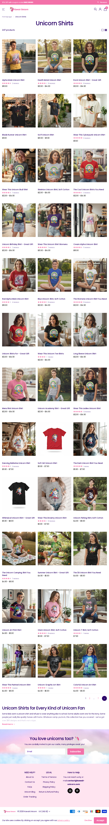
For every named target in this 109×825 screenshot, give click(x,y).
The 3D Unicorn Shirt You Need (87, 572)
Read (7, 724)
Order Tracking (29, 796)
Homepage (7, 16)
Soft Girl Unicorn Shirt (47, 463)
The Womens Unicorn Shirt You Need (90, 299)
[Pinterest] (77, 790)
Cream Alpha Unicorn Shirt (85, 244)
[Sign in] (100, 9)
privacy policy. (64, 820)
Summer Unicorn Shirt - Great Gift (53, 572)
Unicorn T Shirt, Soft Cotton (85, 630)
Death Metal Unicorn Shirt (49, 80)
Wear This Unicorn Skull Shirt (15, 189)
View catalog (3, 9)
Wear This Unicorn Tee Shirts (51, 353)
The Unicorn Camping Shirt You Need (16, 574)
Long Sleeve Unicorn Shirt (84, 353)
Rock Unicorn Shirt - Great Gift (87, 80)
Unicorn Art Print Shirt (11, 630)
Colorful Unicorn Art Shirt (84, 684)
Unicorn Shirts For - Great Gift (15, 353)
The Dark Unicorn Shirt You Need (88, 463)
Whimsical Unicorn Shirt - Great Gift (18, 518)
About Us (30, 777)
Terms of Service (48, 777)
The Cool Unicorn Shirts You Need (88, 189)
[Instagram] (70, 790)
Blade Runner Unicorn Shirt (14, 134)
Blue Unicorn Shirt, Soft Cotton (51, 299)
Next (104, 698)
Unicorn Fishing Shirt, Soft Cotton (88, 518)
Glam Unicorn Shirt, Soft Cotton (52, 630)
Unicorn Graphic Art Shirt (49, 684)
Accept (100, 820)
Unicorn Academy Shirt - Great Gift (54, 408)
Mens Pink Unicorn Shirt (12, 408)
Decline (88, 820)
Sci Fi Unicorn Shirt (46, 134)
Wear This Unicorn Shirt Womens (52, 244)
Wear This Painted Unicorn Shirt (16, 684)
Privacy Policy (49, 782)
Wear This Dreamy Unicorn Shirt (52, 518)
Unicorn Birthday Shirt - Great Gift (17, 244)
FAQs (30, 787)
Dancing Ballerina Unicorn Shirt (16, 463)
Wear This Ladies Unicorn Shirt (87, 408)
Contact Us (30, 782)
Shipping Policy (49, 787)
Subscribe (75, 751)
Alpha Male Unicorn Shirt (13, 80)
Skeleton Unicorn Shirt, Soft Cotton (53, 189)
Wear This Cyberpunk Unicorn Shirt (89, 134)
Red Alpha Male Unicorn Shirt (15, 299)
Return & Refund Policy (49, 792)
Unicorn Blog (29, 792)
